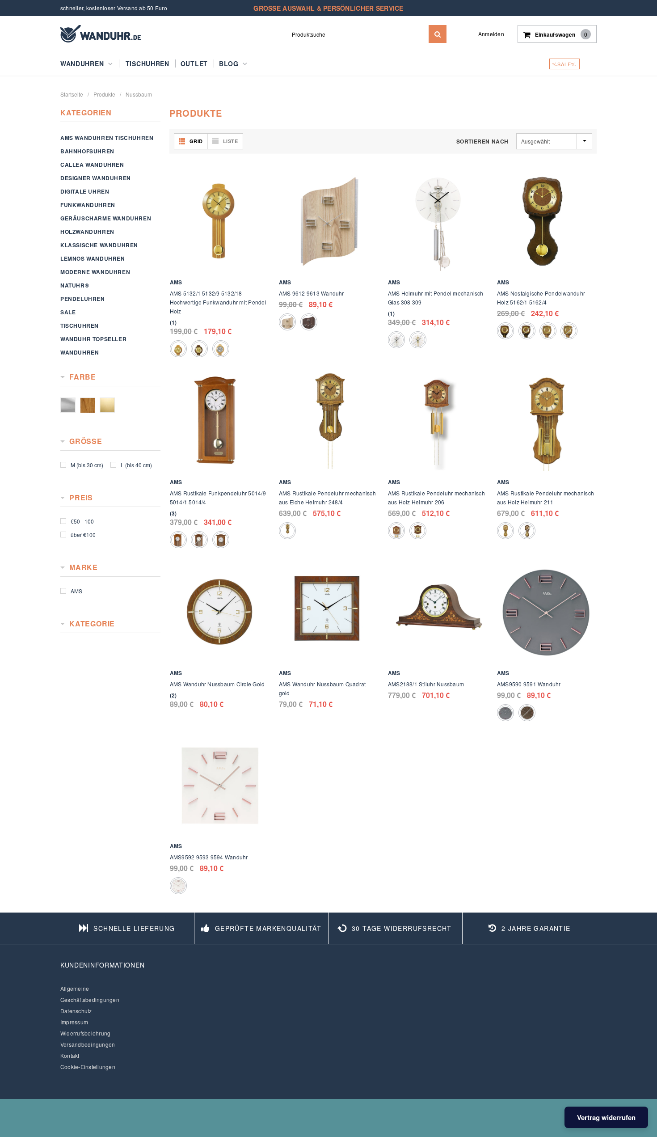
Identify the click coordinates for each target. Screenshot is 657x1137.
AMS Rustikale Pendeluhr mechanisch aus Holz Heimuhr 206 (436, 497)
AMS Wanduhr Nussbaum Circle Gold (217, 684)
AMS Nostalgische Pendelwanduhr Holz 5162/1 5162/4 (541, 297)
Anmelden (491, 34)
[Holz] (87, 405)
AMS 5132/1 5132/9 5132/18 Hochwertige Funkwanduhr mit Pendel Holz (218, 302)
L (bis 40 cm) (136, 465)
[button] (173, 322)
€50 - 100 (82, 521)
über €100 (83, 534)
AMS (76, 591)
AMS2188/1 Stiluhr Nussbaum (426, 684)
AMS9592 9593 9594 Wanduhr (209, 857)
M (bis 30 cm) (87, 465)
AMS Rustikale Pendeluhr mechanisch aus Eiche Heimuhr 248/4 (327, 497)
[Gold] (107, 405)
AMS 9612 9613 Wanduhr (311, 293)
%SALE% (564, 64)
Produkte (104, 94)
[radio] (178, 348)
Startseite (71, 94)
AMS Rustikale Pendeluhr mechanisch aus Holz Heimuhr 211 (545, 497)
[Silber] (68, 405)
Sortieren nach (482, 141)
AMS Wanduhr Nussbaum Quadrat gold (322, 688)
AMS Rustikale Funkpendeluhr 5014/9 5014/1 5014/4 (218, 497)
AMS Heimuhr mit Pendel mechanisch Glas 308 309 (436, 297)
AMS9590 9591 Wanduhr (529, 684)
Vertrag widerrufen (606, 1117)
